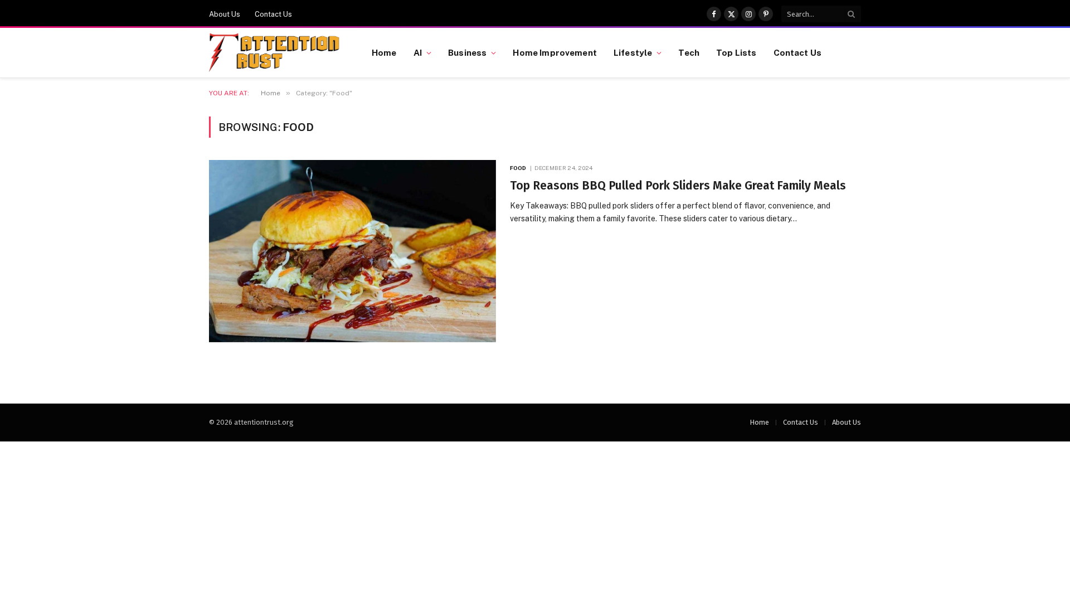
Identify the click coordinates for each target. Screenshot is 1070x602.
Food (518, 167)
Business (467, 52)
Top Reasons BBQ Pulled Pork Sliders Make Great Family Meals (678, 185)
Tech (688, 52)
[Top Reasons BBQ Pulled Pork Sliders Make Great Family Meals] (352, 251)
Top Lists (736, 52)
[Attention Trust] (276, 53)
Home (384, 52)
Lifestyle (633, 52)
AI (418, 52)
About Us (224, 14)
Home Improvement (554, 52)
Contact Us (273, 14)
